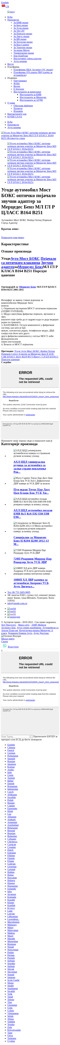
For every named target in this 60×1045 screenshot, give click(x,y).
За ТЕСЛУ (19, 31)
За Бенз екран (21, 25)
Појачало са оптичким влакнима (28, 260)
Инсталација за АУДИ (31, 100)
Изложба (18, 111)
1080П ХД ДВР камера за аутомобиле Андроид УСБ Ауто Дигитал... (31, 583)
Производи (13, 19)
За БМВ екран (21, 22)
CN (7, 6)
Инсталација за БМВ (30, 94)
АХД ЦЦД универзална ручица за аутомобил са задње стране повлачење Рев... (30, 467)
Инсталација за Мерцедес (33, 97)
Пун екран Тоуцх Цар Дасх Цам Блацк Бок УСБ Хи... (32, 491)
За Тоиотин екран (23, 47)
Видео (17, 86)
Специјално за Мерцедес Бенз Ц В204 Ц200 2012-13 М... (31, 541)
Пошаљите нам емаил (12, 237)
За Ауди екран (21, 28)
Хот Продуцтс (8, 625)
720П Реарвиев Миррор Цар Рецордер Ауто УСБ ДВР (33, 560)
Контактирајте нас (17, 114)
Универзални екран (24, 53)
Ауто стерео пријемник (29, 627)
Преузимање (20, 80)
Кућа (9, 17)
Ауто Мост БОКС (25, 258)
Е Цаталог (19, 89)
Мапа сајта (23, 625)
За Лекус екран (21, 36)
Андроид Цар (8, 627)
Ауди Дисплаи (41, 633)
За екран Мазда (22, 50)
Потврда (18, 108)
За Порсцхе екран (23, 33)
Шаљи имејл (7, 638)
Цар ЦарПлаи (21, 55)
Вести (10, 64)
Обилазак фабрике (23, 105)
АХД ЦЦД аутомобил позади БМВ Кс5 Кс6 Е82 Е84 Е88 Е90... (33, 514)
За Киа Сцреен (21, 44)
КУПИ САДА (14, 116)
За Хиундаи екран (23, 42)
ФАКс (17, 83)
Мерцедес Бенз (30, 267)
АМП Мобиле (38, 625)
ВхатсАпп (13, 646)
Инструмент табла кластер (27, 58)
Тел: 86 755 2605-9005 (18, 592)
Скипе (4, 641)
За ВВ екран (20, 39)
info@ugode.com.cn (17, 603)
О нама (11, 103)
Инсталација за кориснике (27, 91)
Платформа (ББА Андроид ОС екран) (33, 69)
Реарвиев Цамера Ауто (20, 633)
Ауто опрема (20, 61)
